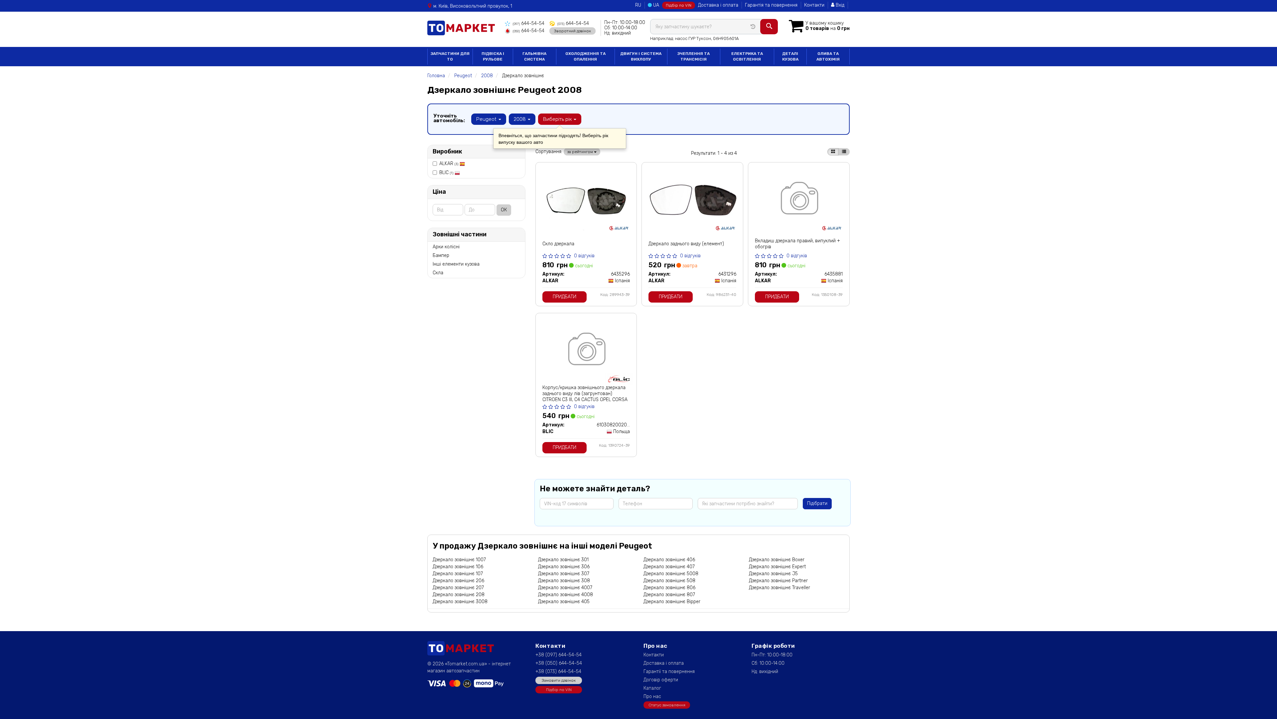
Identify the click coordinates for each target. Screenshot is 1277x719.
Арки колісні (446, 247)
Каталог (652, 688)
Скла (438, 273)
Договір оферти (660, 680)
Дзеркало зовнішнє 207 (458, 588)
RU (638, 5)
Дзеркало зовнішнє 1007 (459, 560)
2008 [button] (520, 119)
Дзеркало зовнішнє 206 (458, 581)
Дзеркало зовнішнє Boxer (776, 560)
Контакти (814, 5)
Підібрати (817, 503)
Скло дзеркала (558, 244)
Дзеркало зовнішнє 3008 (460, 601)
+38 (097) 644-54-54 (558, 655)
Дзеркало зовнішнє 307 (563, 574)
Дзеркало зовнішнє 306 (564, 567)
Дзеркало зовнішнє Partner (778, 581)
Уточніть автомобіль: (449, 118)
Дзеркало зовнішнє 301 (563, 560)
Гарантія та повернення (771, 5)
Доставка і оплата (718, 5)
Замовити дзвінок (559, 680)
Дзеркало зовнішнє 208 (459, 595)
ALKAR (448, 163)
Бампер (441, 255)
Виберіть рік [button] (558, 119)
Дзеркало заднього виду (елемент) (686, 244)
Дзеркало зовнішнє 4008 (565, 595)
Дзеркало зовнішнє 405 (564, 601)
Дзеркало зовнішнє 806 (669, 588)
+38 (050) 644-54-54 (558, 663)
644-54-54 (528, 23)
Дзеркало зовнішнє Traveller (779, 588)
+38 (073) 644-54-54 (558, 671)
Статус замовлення (666, 705)
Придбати (564, 297)
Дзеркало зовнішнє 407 (669, 567)
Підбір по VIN (678, 5)
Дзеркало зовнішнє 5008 (670, 574)
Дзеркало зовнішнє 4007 (565, 588)
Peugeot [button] (487, 119)
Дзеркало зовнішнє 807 (669, 595)
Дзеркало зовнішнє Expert (777, 567)
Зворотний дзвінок (572, 31)
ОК (504, 210)
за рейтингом (580, 151)
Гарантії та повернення (669, 671)
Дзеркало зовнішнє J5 (773, 574)
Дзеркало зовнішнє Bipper (671, 601)
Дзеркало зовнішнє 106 (458, 567)
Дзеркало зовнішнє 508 (669, 581)
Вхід (839, 5)
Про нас (652, 696)
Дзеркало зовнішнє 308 (564, 581)
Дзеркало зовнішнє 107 (458, 574)
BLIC (446, 172)
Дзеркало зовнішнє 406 (669, 560)
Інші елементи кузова (456, 264)
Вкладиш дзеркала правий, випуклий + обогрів (797, 244)
